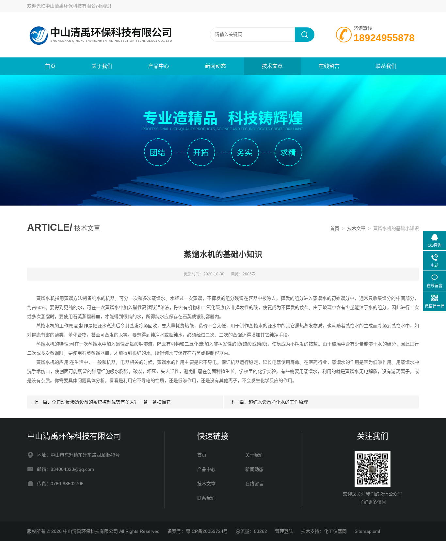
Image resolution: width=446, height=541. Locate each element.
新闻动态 (215, 66)
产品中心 (158, 66)
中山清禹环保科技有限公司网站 (77, 5)
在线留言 (329, 66)
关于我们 (101, 66)
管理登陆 (284, 531)
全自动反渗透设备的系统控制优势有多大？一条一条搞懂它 (111, 402)
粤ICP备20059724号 (207, 531)
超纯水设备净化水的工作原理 (278, 402)
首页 (50, 66)
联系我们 (385, 66)
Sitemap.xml (367, 531)
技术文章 (272, 66)
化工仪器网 (335, 531)
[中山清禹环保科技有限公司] (105, 34)
